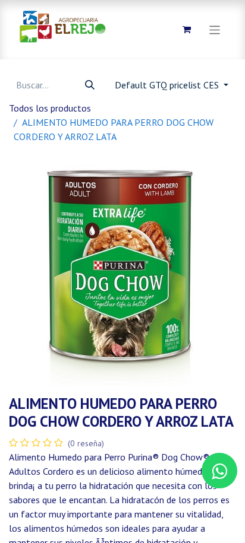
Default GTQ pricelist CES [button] (168, 85)
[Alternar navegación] (215, 29)
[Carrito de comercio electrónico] (186, 29)
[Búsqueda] (89, 85)
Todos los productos (50, 108)
